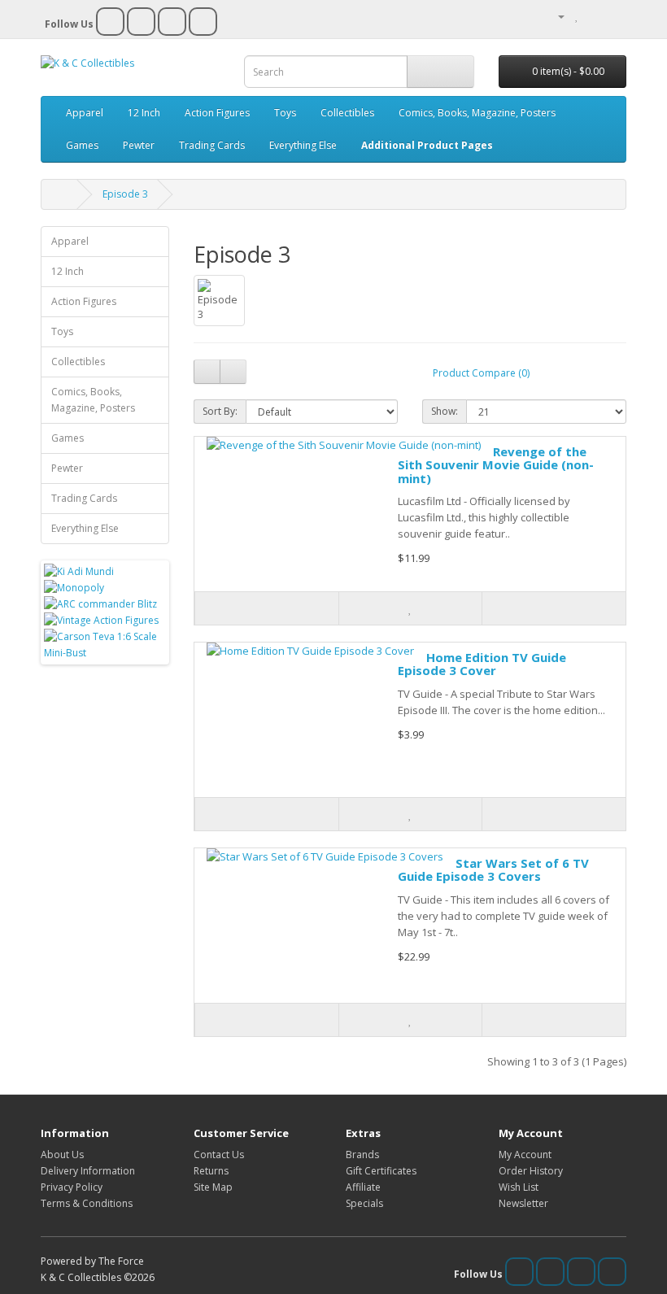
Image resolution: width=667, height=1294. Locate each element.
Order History (531, 1171)
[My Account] (555, 16)
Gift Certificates (381, 1171)
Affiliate (363, 1187)
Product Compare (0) (481, 373)
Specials (364, 1203)
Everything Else (303, 145)
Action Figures (217, 113)
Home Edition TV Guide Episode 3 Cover (482, 664)
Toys (285, 113)
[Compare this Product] (553, 608)
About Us (62, 1154)
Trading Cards (212, 145)
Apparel (84, 113)
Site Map (213, 1187)
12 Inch (144, 113)
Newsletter (523, 1203)
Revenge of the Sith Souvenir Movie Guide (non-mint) (496, 464)
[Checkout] (613, 16)
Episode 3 (125, 194)
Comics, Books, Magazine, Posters (477, 113)
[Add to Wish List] (410, 608)
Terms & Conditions (87, 1203)
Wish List (518, 1187)
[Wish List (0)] (577, 16)
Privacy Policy (71, 1187)
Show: (444, 411)
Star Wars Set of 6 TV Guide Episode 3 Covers (493, 870)
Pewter (139, 145)
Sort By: (220, 411)
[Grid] (233, 371)
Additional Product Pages (427, 145)
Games (82, 145)
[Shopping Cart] (594, 16)
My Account (525, 1154)
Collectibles (347, 113)
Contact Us (219, 1154)
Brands (362, 1154)
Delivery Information (88, 1171)
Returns (211, 1171)
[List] (207, 371)
